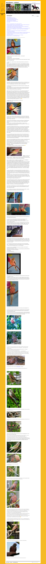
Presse (25, 11)
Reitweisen (19, 11)
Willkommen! (10, 11)
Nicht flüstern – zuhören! (12, 2)
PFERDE (16, 11)
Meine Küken (18, 366)
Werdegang (13, 11)
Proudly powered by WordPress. (35, 562)
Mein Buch (32, 11)
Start (7, 11)
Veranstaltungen (28, 11)
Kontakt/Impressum (15, 562)
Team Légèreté (22, 11)
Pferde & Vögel (35, 11)
